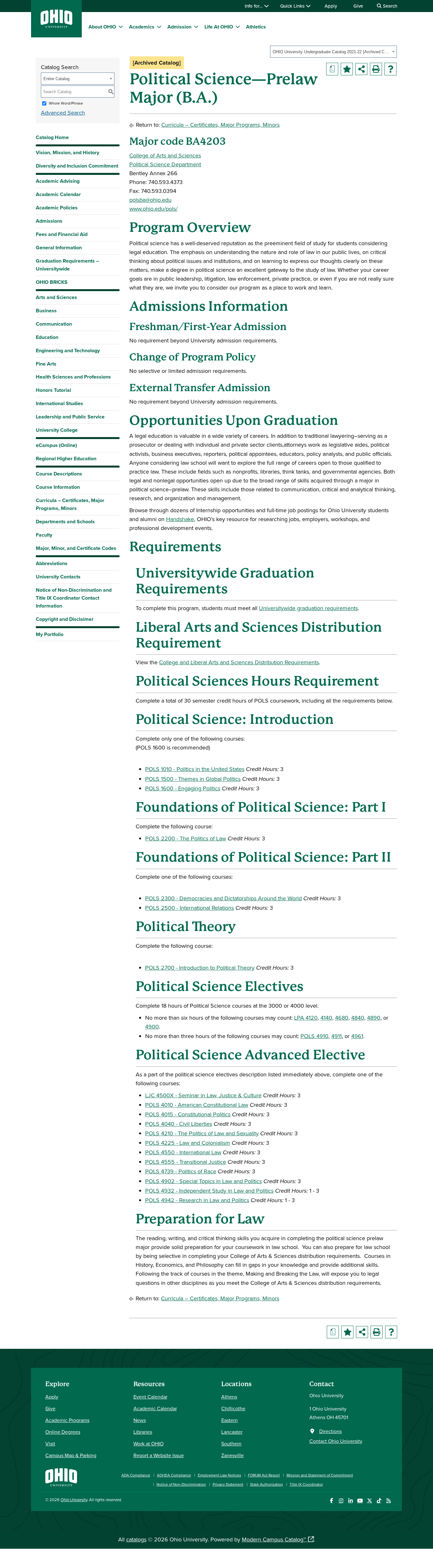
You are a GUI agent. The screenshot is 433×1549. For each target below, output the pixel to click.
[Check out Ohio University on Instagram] (341, 1501)
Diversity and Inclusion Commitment (77, 165)
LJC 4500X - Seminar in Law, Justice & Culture (203, 1095)
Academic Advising (58, 181)
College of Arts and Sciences (165, 155)
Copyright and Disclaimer (65, 619)
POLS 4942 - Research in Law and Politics (197, 1200)
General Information (59, 247)
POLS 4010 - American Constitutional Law (196, 1105)
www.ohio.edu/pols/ (153, 209)
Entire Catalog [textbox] (56, 78)
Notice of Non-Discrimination (181, 1484)
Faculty (44, 535)
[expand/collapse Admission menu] (196, 26)
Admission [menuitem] (179, 26)
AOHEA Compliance (174, 1475)
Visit (50, 1443)
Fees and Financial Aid (61, 234)
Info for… (254, 6)
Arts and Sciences (56, 297)
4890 (373, 1018)
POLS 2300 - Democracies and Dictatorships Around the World (223, 898)
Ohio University (74, 1499)
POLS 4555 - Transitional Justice (185, 1162)
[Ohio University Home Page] (61, 1476)
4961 (357, 1036)
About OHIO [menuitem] (102, 26)
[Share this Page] (361, 69)
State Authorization (266, 1484)
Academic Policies (57, 207)
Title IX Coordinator (306, 1484)
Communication (54, 324)
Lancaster (231, 1431)
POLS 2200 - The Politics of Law (185, 838)
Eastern (229, 1420)
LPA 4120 (306, 1018)
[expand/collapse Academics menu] (159, 26)
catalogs (136, 1539)
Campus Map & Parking (70, 1455)
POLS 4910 (314, 1036)
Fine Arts (46, 363)
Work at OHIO (148, 1443)
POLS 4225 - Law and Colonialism (187, 1143)
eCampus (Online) (56, 445)
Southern (231, 1443)
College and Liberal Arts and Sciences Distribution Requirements (239, 662)
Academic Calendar (58, 194)
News (139, 1420)
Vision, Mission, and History (67, 152)
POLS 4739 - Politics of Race (180, 1171)
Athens (229, 1396)
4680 (341, 1018)
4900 (152, 1026)
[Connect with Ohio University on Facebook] (331, 1501)
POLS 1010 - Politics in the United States (194, 769)
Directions (330, 1431)
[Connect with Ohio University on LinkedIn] (350, 1501)
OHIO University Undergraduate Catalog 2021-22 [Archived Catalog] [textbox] (331, 51)
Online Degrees (62, 1431)
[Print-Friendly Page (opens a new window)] (376, 69)
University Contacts (58, 576)
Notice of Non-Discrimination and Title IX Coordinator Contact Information (74, 597)
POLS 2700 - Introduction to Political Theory (200, 968)
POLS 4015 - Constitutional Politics (187, 1114)
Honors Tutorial (53, 390)
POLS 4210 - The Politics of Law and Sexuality (202, 1133)
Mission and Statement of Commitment (320, 1475)
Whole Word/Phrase (66, 103)
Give (358, 6)
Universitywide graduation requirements (308, 608)
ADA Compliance (135, 1475)
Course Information (58, 487)
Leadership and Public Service (70, 416)
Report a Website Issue (158, 1455)
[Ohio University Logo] (56, 26)
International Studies (59, 403)
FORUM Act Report (264, 1475)
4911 (336, 1036)
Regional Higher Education (66, 458)
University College (57, 430)
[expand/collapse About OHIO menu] (120, 26)
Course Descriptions (59, 473)
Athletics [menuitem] (256, 26)
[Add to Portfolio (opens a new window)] (347, 69)
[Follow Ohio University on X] (369, 1501)
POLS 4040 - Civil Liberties (178, 1124)
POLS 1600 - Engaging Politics (182, 788)
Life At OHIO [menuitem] (218, 26)
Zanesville (232, 1455)
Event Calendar (150, 1396)
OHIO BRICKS (52, 282)
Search (389, 6)
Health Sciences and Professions (73, 376)
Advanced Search (63, 113)
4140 (326, 1018)
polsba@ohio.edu (150, 200)
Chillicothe (233, 1408)
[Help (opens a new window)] (391, 69)
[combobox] (333, 52)
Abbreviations (52, 563)
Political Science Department (165, 164)
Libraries (142, 1431)
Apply (331, 6)
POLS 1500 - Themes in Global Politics (193, 779)
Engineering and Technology (68, 350)
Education (47, 337)
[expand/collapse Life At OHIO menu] (237, 26)
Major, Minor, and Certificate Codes (76, 548)
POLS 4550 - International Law (183, 1152)
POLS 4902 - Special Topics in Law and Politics (203, 1181)
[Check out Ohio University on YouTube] (360, 1501)
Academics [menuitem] (141, 26)
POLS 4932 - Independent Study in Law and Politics (209, 1191)
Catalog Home (52, 137)
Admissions (49, 221)
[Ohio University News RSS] (388, 1501)
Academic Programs (67, 1420)
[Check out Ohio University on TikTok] (379, 1501)
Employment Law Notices (219, 1475)
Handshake (180, 519)
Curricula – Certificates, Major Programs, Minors (70, 504)
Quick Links (293, 6)
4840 (357, 1018)
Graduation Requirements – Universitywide (67, 264)
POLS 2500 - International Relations (189, 908)
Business (46, 310)
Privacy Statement (228, 1484)
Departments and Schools (65, 521)
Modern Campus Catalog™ (274, 1539)
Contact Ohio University (335, 1440)
